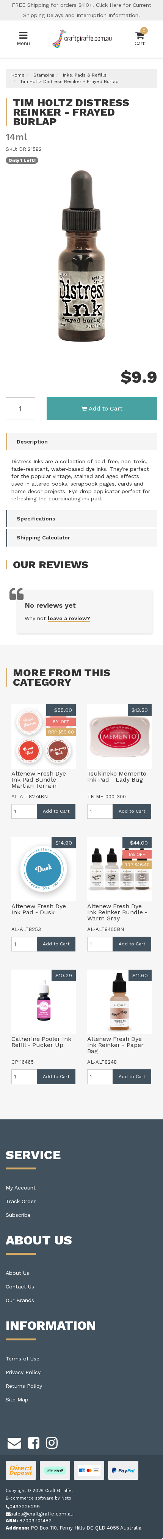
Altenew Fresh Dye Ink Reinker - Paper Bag (115, 1045)
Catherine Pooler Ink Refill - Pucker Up (41, 1041)
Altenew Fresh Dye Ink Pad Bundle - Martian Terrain (38, 779)
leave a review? (69, 618)
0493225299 (24, 1506)
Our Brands (20, 1300)
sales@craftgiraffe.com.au (42, 1514)
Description (32, 442)
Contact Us (20, 1287)
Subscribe (18, 1215)
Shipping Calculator (43, 537)
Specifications (36, 519)
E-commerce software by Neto (38, 1498)
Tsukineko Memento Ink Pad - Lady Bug (116, 776)
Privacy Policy (23, 1372)
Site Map (17, 1399)
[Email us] (14, 1442)
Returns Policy (24, 1386)
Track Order (21, 1201)
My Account (21, 1188)
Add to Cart (105, 408)
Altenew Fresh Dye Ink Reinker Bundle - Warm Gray (117, 912)
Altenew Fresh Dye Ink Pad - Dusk (38, 909)
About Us (17, 1273)
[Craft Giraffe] (82, 38)
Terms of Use (22, 1359)
